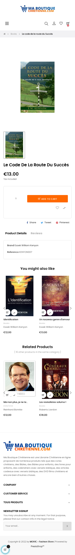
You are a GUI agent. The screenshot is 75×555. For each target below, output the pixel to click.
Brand (10, 245)
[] (7, 312)
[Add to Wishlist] (57, 207)
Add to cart (49, 199)
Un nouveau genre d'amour (54, 319)
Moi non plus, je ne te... (15, 402)
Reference (13, 252)
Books (6, 323)
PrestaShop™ (37, 546)
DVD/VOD (8, 406)
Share (32, 222)
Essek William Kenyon (26, 245)
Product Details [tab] (16, 233)
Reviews (36, 233)
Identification (10, 319)
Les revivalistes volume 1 (52, 402)
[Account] (54, 23)
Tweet (47, 222)
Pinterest (64, 222)
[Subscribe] (67, 526)
